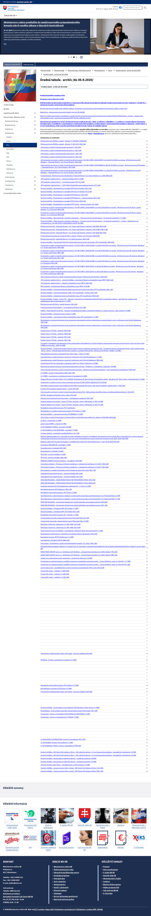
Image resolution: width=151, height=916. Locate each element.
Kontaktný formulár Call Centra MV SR (18, 896)
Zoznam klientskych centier (12, 193)
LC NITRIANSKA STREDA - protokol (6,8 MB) (56, 427)
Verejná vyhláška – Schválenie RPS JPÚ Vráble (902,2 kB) (60, 512)
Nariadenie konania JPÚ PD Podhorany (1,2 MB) (57, 537)
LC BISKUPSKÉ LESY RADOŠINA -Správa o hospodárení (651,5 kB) (63, 739)
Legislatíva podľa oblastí (11, 113)
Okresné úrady (28, 64)
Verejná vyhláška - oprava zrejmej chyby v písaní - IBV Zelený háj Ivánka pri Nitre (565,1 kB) (72, 771)
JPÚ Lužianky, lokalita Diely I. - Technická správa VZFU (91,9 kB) (63, 182)
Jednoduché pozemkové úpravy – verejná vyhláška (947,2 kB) (62, 473)
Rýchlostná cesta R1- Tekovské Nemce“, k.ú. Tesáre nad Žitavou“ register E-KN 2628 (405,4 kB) (73, 233)
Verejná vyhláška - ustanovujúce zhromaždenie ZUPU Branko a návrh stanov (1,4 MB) (70, 708)
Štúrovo (8, 161)
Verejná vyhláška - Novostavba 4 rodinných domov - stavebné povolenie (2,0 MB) (68, 762)
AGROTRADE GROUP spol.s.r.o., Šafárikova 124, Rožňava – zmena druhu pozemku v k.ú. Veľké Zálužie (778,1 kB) (79, 552)
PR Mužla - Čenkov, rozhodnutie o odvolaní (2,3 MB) (59, 660)
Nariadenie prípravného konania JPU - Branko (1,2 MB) (60, 515)
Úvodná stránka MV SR (12, 64)
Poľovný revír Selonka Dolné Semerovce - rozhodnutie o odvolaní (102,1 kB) (67, 398)
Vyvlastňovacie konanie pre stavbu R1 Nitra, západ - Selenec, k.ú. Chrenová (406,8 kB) (70, 236)
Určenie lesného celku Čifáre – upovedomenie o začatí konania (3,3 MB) (65, 765)
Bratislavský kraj (10, 125)
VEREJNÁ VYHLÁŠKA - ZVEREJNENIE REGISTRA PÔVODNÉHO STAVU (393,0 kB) (68, 480)
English (115, 7)
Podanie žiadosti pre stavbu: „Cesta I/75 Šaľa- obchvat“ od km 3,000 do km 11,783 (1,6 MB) (72, 401)
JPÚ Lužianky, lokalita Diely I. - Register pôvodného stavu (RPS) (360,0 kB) (66, 283)
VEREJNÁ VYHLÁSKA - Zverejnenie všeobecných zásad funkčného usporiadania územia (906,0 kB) (74, 502)
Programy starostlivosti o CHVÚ (52, 99)
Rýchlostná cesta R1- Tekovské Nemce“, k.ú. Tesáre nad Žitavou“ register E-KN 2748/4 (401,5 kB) (74, 229)
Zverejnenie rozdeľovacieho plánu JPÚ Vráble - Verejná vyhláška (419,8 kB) (66, 653)
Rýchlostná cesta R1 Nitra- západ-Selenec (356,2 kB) (59, 304)
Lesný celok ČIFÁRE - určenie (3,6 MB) (53, 424)
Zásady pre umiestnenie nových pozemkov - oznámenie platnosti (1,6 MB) (66, 558)
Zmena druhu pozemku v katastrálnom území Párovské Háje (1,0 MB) (65, 521)
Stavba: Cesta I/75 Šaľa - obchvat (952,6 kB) (56, 331)
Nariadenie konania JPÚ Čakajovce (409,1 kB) (56, 489)
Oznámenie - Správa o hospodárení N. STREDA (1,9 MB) (60, 717)
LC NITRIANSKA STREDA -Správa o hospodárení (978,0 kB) (61, 746)
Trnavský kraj (9, 185)
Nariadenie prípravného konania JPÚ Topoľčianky (58, 408)
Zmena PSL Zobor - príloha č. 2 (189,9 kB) (55, 574)
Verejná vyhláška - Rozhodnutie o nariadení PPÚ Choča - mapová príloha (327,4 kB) (69, 204)
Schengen (58, 893)
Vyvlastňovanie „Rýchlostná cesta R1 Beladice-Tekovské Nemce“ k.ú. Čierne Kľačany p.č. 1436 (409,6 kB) (76, 176)
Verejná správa (59, 884)
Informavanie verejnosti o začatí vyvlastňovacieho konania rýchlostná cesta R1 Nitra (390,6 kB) (74, 277)
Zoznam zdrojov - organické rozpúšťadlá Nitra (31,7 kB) (60, 433)
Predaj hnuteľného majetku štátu (52, 95)
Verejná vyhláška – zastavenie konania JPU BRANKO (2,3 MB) (62, 414)
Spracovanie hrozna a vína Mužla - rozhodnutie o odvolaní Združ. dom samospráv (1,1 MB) (72, 531)
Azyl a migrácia (60, 881)
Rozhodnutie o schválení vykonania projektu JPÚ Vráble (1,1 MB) (63, 411)
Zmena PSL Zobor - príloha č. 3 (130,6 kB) (55, 577)
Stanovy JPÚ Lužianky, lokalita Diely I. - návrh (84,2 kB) (60, 389)
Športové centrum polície (64, 899)
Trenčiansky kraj (10, 181)
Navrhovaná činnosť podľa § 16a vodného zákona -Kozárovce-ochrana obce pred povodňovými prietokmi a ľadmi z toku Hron (83, 108)
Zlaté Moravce (10, 169)
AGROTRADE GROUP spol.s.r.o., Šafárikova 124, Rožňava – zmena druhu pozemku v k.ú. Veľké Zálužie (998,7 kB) (79, 555)
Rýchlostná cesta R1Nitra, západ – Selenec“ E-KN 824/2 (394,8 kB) (64, 141)
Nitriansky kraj (9, 133)
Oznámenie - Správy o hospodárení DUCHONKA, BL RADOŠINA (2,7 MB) (65, 714)
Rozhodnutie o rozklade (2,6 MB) (52, 451)
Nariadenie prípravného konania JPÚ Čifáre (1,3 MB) (59, 492)
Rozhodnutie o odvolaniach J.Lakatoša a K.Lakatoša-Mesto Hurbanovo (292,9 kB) (69, 534)
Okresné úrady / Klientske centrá (14, 117)
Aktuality (6, 109)
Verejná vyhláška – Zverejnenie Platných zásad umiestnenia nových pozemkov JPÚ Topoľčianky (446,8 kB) (77, 242)
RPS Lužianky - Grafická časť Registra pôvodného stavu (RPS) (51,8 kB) (65, 286)
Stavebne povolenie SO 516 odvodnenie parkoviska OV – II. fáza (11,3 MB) (66, 486)
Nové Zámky (10, 149)
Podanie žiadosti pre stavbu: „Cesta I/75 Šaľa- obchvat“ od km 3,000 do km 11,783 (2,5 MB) (72, 405)
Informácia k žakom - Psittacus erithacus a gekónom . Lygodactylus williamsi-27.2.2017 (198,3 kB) (75, 464)
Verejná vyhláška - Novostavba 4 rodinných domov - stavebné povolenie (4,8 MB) (68, 758)
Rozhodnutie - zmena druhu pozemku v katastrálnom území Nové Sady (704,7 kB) (69, 711)
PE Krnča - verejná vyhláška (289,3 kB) (54, 458)
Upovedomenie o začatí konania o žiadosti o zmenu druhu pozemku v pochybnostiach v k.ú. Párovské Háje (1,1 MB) (80, 496)
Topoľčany (9, 165)
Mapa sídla (50, 909)
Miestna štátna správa (112, 884)
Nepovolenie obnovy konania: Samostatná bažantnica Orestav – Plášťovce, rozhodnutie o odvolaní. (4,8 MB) (78, 366)
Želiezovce (9, 173)
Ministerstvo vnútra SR (63, 867)
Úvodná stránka (9, 105)
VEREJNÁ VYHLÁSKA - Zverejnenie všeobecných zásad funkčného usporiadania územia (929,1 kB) (74, 505)
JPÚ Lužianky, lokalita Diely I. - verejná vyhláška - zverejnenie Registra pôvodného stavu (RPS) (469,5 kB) (77, 280)
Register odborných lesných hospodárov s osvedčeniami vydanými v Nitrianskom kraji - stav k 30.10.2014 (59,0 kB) (80, 442)
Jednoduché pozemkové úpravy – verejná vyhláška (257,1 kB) (62, 477)
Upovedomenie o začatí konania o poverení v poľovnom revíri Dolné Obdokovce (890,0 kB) (72, 360)
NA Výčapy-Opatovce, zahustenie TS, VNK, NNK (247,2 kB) (61, 524)
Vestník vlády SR (109, 875)
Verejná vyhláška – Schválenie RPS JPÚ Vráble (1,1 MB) (59, 508)
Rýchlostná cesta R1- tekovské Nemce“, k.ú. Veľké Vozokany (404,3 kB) (65, 239)
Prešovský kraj (9, 177)
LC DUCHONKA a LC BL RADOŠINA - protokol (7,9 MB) (59, 430)
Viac (5, 44)
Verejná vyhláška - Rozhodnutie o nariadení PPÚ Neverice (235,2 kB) (64, 195)
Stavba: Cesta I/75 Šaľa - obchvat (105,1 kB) (56, 337)
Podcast (106, 867)
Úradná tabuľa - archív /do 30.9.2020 (128, 70)
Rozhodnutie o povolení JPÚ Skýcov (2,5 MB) (56, 688)
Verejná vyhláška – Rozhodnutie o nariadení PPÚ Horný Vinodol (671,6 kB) (66, 192)
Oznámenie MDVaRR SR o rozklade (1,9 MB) (56, 445)
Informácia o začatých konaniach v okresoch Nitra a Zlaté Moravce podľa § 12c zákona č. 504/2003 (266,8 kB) (78, 417)
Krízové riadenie (60, 890)
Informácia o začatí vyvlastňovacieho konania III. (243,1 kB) (61, 154)
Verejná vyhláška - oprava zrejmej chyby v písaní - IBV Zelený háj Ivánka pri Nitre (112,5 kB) (72, 768)
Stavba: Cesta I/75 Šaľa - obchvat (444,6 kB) (56, 334)
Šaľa (7, 157)
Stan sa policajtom (110, 870)
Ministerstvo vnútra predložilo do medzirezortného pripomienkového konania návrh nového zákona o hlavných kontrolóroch (42, 24)
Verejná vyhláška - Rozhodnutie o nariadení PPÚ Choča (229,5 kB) (63, 201)
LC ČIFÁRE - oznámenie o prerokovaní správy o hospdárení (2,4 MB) (64, 376)
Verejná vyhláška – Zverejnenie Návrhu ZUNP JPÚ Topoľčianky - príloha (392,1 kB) (69, 293)
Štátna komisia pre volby (64, 870)
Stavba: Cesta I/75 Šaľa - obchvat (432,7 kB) (56, 340)
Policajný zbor (59, 878)
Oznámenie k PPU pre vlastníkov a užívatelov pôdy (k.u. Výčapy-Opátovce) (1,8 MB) (69, 363)
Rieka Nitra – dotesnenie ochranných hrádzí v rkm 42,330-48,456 (62, 112)
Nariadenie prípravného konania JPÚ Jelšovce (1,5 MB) (60, 685)
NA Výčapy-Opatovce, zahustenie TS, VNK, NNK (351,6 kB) (61, 527)
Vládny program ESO (111, 887)
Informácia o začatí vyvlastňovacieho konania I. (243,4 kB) (61, 147)
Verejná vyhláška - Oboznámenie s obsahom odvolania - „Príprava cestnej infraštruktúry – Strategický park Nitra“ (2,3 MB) (83, 218)
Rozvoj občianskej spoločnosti (66, 896)
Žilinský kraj (8, 189)
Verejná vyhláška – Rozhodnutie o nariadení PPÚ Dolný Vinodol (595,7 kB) (66, 188)
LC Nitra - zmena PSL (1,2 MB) (51, 420)
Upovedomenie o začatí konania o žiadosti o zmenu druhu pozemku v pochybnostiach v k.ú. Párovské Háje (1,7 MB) (80, 499)
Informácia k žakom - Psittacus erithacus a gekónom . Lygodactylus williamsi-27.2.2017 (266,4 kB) (75, 467)
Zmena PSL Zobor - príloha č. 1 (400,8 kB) (55, 571)
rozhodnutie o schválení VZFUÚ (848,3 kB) (55, 540)
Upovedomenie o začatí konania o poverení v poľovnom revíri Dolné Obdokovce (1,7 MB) (71, 357)
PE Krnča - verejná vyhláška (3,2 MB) (53, 454)
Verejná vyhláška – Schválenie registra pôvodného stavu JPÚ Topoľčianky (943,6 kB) (70, 296)
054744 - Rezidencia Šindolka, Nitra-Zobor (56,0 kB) (59, 395)
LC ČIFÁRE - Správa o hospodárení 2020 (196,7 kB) (58, 373)
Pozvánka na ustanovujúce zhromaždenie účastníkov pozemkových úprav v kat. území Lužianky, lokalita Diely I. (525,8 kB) (83, 386)
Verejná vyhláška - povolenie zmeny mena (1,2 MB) (58, 314)
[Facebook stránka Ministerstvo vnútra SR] (120, 7)
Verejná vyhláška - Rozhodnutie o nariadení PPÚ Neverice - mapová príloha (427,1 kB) (70, 198)
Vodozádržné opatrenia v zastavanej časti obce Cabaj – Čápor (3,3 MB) (65, 354)
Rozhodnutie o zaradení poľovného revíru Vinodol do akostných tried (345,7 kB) (68, 470)
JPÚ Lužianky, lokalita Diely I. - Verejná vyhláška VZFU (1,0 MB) (62, 179)
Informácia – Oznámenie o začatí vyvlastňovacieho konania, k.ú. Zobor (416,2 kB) (69, 543)
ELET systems (39, 909)
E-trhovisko (107, 893)
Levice (8, 141)
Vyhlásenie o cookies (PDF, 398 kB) (89, 909)
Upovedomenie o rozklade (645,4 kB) (53, 448)
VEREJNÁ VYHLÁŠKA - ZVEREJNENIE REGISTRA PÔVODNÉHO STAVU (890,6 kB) (68, 483)
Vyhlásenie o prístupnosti (65, 909)
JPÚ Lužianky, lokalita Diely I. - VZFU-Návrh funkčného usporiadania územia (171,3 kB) (71, 185)
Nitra (7, 145)
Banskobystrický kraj (11, 121)
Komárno (9, 137)
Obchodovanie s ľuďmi (112, 878)
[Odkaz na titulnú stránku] (14, 7)
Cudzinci (106, 881)
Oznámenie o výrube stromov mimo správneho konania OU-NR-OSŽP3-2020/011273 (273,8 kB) (74, 382)
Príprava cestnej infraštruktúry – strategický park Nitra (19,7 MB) (63, 307)
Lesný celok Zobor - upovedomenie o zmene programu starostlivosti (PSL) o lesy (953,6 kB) (72, 568)
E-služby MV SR (109, 872)
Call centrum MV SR (110, 890)
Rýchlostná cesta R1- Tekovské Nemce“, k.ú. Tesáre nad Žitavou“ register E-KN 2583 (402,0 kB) (73, 226)
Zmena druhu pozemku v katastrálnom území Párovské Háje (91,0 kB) (65, 518)
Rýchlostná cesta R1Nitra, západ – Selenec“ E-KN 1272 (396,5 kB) (63, 144)
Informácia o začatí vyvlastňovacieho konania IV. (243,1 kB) (61, 157)
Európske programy (61, 875)
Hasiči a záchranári (61, 887)
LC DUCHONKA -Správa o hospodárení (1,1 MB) (57, 742)
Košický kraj (9, 129)
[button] (11, 15)
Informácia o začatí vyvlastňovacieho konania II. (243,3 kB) (61, 150)
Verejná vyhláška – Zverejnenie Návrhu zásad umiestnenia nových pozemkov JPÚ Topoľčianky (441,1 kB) (77, 289)
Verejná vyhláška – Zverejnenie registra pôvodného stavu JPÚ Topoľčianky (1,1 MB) (69, 317)
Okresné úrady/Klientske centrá (66, 872)
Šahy (7, 153)
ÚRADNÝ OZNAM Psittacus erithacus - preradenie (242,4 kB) (61, 461)
